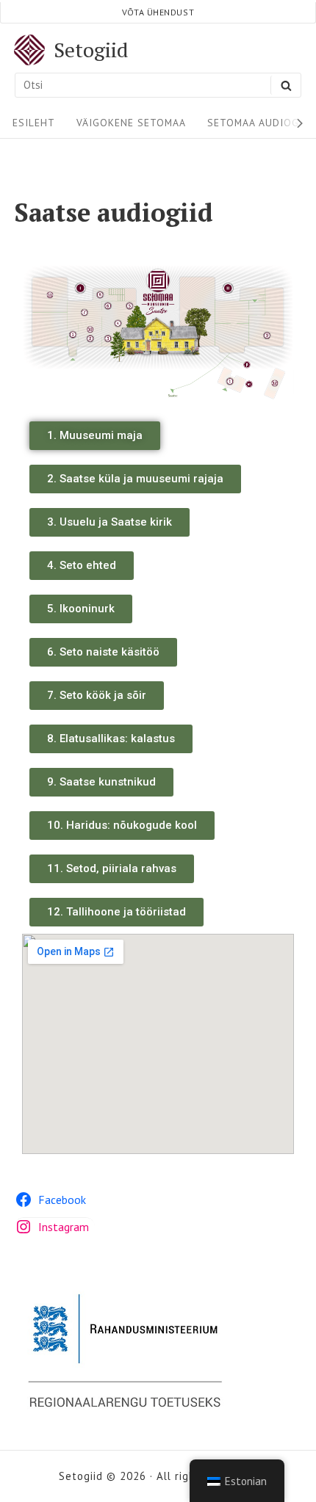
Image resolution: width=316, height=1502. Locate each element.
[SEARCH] (285, 85)
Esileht (33, 122)
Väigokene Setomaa (131, 122)
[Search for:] (158, 85)
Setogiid (91, 50)
